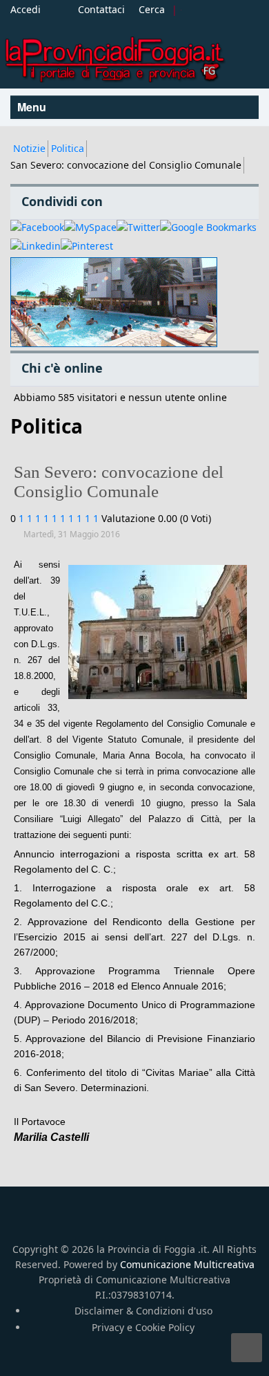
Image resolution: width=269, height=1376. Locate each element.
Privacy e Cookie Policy (143, 1327)
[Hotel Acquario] (113, 302)
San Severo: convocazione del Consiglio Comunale (118, 482)
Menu (33, 107)
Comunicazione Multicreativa (187, 1264)
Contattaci (101, 9)
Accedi (25, 9)
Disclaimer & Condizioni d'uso (143, 1310)
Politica (67, 148)
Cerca (152, 9)
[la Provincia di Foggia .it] (114, 54)
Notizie (29, 148)
